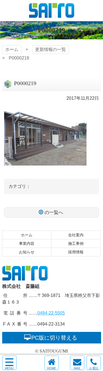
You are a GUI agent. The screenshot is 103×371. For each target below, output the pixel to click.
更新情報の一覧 (50, 49)
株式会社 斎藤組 (51, 10)
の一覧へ (53, 212)
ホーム (11, 49)
